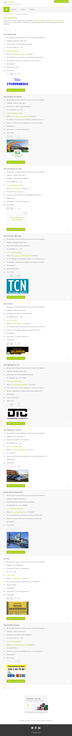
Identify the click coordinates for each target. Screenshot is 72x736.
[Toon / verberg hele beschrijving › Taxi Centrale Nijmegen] (36, 259)
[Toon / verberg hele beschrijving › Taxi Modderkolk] (36, 57)
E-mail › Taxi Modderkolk (13, 50)
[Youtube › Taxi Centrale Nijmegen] (18, 275)
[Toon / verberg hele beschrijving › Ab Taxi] (36, 582)
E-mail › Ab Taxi (11, 575)
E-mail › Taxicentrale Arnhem (14, 641)
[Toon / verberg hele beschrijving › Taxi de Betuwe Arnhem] (36, 192)
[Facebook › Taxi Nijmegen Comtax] (11, 466)
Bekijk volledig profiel (16, 90)
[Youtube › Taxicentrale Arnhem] (18, 661)
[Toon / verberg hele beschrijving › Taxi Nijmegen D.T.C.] (36, 388)
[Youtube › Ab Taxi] (18, 598)
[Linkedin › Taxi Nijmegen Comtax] (15, 466)
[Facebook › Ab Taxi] (11, 598)
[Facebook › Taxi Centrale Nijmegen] (11, 275)
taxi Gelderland (41, 20)
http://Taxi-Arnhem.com (17, 323)
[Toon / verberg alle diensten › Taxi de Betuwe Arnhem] (36, 195)
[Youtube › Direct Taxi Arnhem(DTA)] (18, 528)
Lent (14, 436)
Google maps (23, 41)
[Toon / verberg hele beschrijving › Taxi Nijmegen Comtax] (36, 453)
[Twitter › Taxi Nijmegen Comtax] (8, 466)
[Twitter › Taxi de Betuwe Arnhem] (8, 208)
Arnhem (15, 103)
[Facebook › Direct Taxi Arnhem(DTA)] (11, 528)
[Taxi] (6, 9)
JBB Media (34, 732)
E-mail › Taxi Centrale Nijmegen (15, 252)
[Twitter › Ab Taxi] (8, 598)
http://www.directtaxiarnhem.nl (19, 512)
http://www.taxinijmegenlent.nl (19, 449)
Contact (31, 9)
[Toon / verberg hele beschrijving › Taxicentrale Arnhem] (36, 648)
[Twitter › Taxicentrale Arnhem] (8, 661)
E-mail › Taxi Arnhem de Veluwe (15, 113)
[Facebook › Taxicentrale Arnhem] (11, 661)
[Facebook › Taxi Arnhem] (11, 343)
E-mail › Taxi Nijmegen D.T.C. (14, 381)
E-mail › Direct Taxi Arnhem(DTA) (15, 508)
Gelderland (9, 41)
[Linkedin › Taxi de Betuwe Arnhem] (15, 208)
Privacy (39, 732)
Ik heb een (61, 1)
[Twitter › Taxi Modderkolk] (8, 74)
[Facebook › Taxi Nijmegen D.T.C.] (11, 404)
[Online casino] (37, 695)
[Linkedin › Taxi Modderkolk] (15, 74)
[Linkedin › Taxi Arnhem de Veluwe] (15, 136)
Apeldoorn (15, 41)
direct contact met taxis (56, 20)
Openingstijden (11, 64)
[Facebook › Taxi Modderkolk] (11, 74)
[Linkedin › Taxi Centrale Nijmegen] (15, 275)
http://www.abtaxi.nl (16, 578)
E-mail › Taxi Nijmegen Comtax (14, 446)
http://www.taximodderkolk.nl (18, 54)
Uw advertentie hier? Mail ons (36, 712)
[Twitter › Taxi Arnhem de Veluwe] (8, 136)
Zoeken (22, 9)
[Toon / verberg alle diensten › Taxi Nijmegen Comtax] (36, 456)
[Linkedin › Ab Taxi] (15, 598)
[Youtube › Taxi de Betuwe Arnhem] (18, 208)
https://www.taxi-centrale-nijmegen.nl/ (20, 255)
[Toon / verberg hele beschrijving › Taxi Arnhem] (36, 327)
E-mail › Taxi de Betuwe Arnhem (15, 185)
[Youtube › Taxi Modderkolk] (18, 74)
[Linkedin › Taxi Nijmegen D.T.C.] (15, 404)
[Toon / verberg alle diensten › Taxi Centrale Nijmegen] (36, 262)
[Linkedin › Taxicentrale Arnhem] (15, 661)
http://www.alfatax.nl (16, 188)
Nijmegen (15, 242)
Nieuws (14, 9)
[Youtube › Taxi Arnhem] (18, 343)
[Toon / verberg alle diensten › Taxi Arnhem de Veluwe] (36, 123)
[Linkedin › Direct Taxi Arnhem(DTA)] (15, 528)
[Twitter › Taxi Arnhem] (8, 343)
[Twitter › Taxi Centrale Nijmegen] (8, 275)
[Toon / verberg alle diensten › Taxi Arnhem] (36, 330)
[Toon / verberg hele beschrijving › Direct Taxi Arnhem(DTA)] (36, 515)
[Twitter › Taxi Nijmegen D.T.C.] (8, 404)
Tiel (14, 565)
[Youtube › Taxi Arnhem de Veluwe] (18, 136)
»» (15, 30)
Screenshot (30, 54)
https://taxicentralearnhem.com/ (19, 644)
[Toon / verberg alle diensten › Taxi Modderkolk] (36, 61)
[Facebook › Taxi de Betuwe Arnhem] (11, 208)
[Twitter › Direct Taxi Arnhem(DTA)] (8, 528)
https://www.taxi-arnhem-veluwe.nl (20, 116)
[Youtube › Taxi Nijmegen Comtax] (18, 466)
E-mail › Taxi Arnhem (12, 320)
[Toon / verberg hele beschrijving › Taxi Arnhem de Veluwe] (36, 120)
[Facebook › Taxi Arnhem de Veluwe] (11, 136)
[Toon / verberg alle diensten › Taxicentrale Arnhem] (36, 651)
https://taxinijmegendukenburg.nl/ (19, 384)
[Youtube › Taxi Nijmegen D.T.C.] (18, 404)
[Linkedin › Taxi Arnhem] (15, 343)
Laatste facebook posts (13, 67)
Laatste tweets (11, 129)
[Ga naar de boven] (66, 90)
